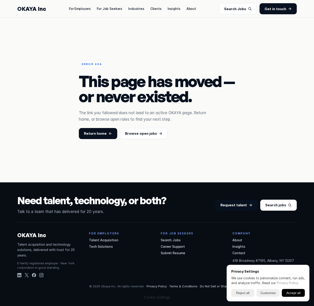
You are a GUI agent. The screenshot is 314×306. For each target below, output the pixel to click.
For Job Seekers (109, 9)
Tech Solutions (101, 246)
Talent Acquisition (103, 240)
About (191, 9)
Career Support (173, 246)
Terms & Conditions (183, 286)
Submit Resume (173, 253)
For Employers (80, 9)
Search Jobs (170, 240)
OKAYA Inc (31, 8)
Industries (136, 9)
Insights (174, 9)
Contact (238, 253)
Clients (156, 9)
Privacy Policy (157, 286)
